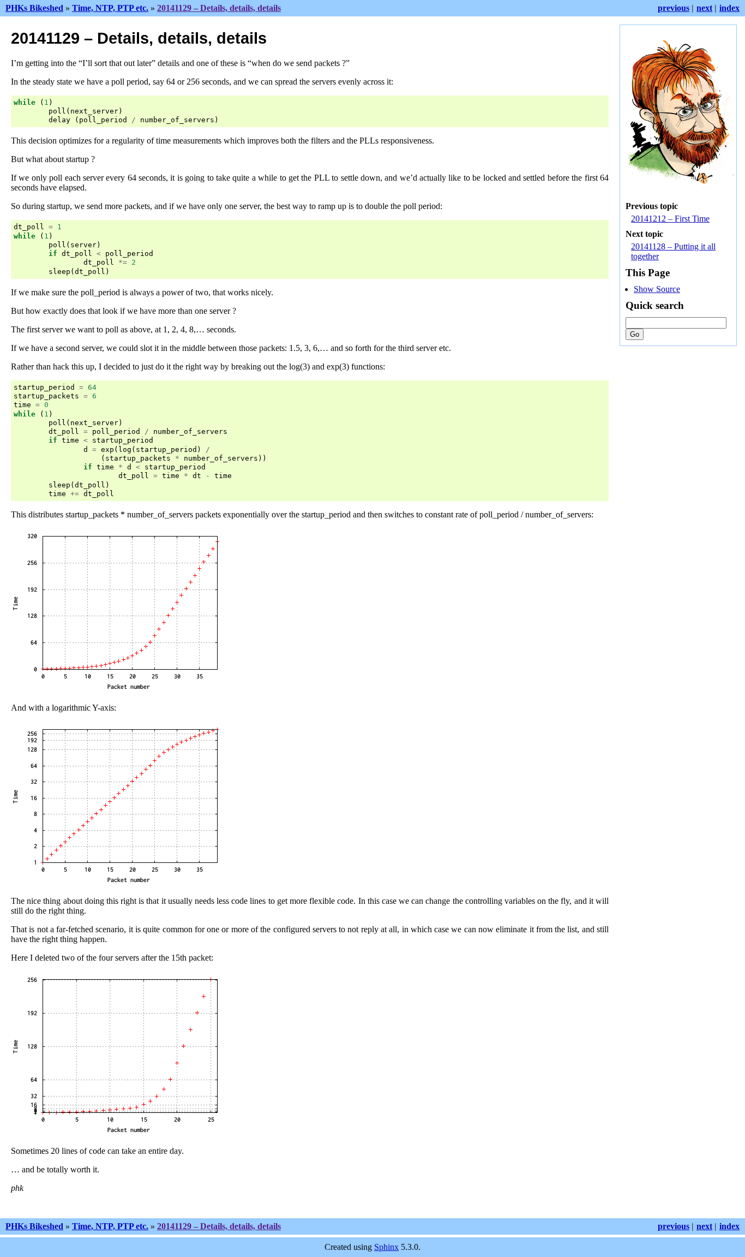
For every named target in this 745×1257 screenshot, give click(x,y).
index (729, 8)
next (704, 8)
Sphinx (386, 1247)
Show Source (657, 289)
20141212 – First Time (670, 218)
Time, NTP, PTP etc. (110, 8)
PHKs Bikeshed (34, 8)
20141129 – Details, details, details (219, 8)
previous (673, 8)
